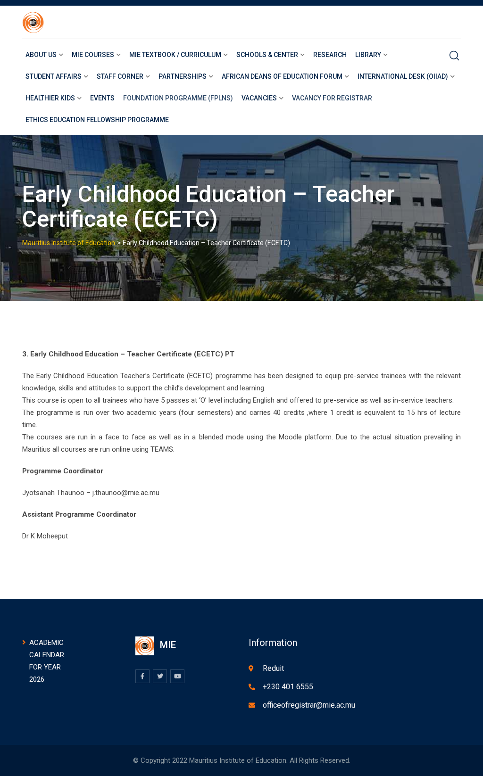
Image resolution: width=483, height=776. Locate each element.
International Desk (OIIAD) (403, 76)
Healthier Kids (50, 98)
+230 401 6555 (288, 686)
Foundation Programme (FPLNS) (178, 98)
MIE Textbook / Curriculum (175, 54)
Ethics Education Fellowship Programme (97, 120)
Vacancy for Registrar (332, 98)
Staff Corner (120, 76)
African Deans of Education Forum (282, 76)
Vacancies (259, 98)
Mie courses (93, 54)
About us (41, 54)
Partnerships (182, 76)
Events (102, 98)
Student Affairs (53, 76)
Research (330, 54)
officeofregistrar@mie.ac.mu (309, 705)
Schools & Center (267, 54)
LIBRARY (368, 54)
